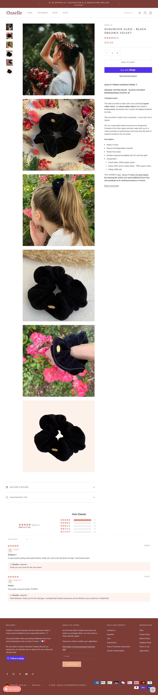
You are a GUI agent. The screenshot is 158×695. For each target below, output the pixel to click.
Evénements (112, 642)
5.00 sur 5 (36, 525)
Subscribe (72, 664)
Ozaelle (108, 25)
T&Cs (141, 630)
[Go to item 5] (9, 62)
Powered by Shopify (76, 685)
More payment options (128, 76)
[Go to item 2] (9, 35)
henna (124, 175)
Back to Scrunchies (111, 186)
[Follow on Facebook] (7, 674)
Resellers (110, 634)
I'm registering (130, 684)
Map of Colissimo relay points (118, 646)
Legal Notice (144, 651)
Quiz (109, 638)
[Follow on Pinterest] (20, 674)
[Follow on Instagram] (13, 674)
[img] (13, 546)
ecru (119, 175)
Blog (55, 13)
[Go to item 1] (9, 27)
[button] (109, 38)
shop (30, 13)
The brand (43, 13)
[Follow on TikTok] (33, 674)
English (128, 13)
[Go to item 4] (9, 53)
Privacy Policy (144, 634)
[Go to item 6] (9, 71)
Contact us (111, 630)
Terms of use (144, 646)
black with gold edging (139, 175)
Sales (65, 13)
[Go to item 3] (9, 44)
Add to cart (128, 62)
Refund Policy (144, 638)
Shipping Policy (145, 642)
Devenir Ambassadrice (115, 651)
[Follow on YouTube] (26, 674)
